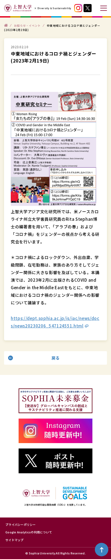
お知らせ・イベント (27, 25)
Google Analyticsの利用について (28, 532)
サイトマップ (14, 540)
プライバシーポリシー (20, 524)
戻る (55, 358)
